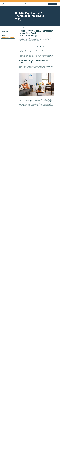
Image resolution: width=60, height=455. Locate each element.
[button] (11, 4)
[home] (2, 4)
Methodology (34, 4)
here (19, 108)
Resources (41, 4)
